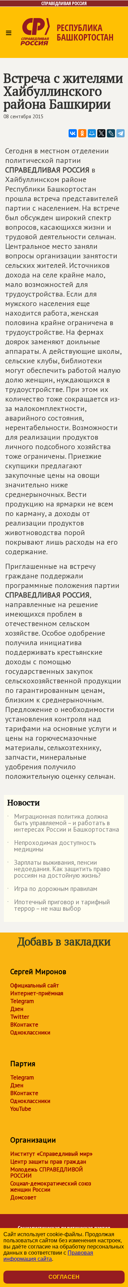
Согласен (64, 1277)
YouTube (20, 1109)
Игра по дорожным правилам (52, 889)
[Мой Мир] (92, 133)
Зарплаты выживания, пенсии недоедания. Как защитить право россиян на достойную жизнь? (58, 869)
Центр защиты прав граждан (48, 1162)
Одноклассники (30, 1032)
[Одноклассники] (82, 133)
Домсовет (23, 1197)
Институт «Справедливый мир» (51, 1154)
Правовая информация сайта (48, 1256)
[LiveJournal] (111, 133)
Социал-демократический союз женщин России (50, 1186)
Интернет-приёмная (36, 993)
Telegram (22, 1001)
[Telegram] (120, 133)
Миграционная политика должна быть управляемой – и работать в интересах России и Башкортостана (63, 823)
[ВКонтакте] (73, 133)
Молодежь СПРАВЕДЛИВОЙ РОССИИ (46, 1172)
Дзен (16, 1009)
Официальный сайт (34, 985)
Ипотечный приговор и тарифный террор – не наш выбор (58, 905)
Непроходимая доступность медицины (51, 846)
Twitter (19, 1017)
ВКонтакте (24, 1024)
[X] (101, 133)
